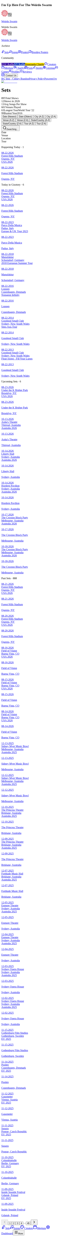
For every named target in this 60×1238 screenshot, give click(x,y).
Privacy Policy (36, 78)
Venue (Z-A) (22, 120)
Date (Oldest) (25, 116)
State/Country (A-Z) (40, 120)
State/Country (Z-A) (12, 123)
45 (28, 1223)
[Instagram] (2, 75)
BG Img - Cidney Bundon (15, 78)
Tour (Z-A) (41, 123)
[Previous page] (4, 1222)
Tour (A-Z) (29, 123)
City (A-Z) (39, 116)
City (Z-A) (51, 116)
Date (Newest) (9, 116)
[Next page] (34, 1222)
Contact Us (11, 75)
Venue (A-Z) (8, 120)
